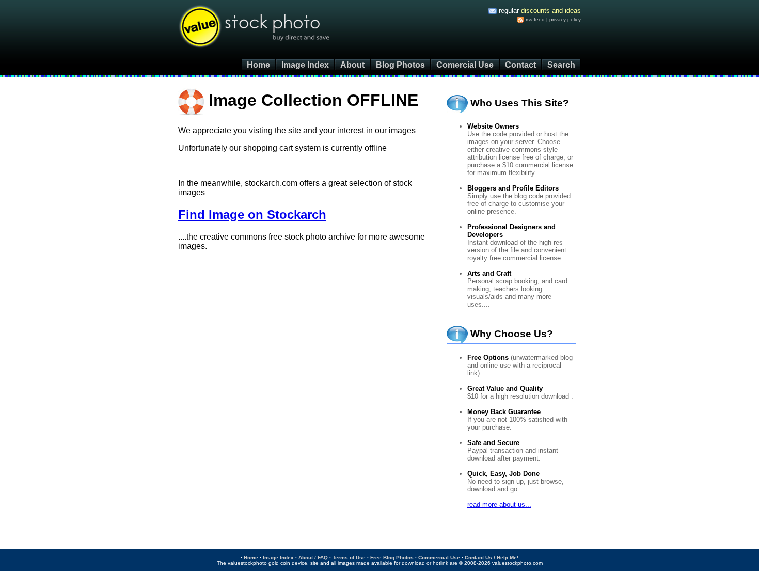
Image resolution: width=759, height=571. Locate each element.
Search (561, 64)
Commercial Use (439, 557)
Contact (520, 64)
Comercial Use (465, 64)
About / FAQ (313, 557)
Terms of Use (349, 557)
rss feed (535, 19)
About (352, 64)
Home (258, 64)
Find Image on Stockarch (252, 214)
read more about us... (499, 505)
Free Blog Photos (392, 557)
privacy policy (565, 19)
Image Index (305, 64)
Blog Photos (400, 64)
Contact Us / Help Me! (491, 557)
